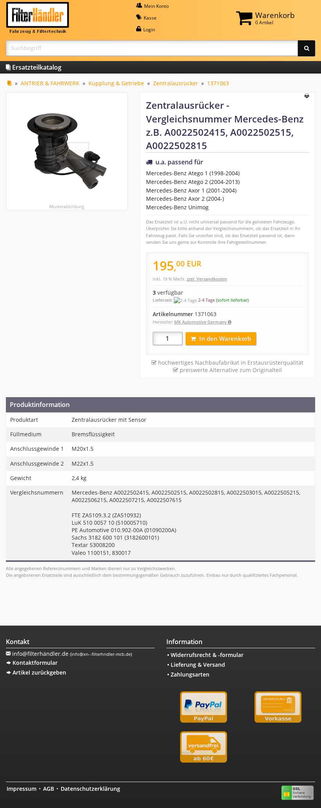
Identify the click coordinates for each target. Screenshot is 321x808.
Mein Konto (156, 6)
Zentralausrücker (175, 83)
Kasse (149, 17)
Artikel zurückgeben (38, 672)
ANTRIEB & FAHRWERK (50, 83)
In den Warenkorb (225, 338)
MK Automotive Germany (201, 322)
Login (148, 29)
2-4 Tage (206, 300)
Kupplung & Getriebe (116, 83)
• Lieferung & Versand (196, 664)
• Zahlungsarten (188, 674)
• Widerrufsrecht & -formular (205, 655)
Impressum (21, 788)
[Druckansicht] (307, 96)
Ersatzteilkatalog (36, 67)
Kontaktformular (34, 662)
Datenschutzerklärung (90, 788)
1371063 (218, 83)
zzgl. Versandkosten (207, 279)
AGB (48, 788)
